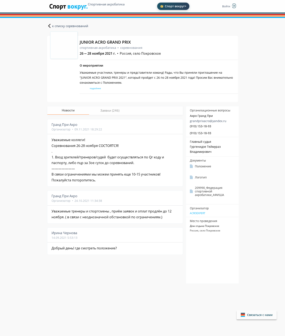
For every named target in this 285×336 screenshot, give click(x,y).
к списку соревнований (70, 26)
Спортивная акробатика (106, 4)
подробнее (95, 88)
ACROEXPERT (197, 213)
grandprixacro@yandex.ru (208, 121)
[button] (257, 314)
